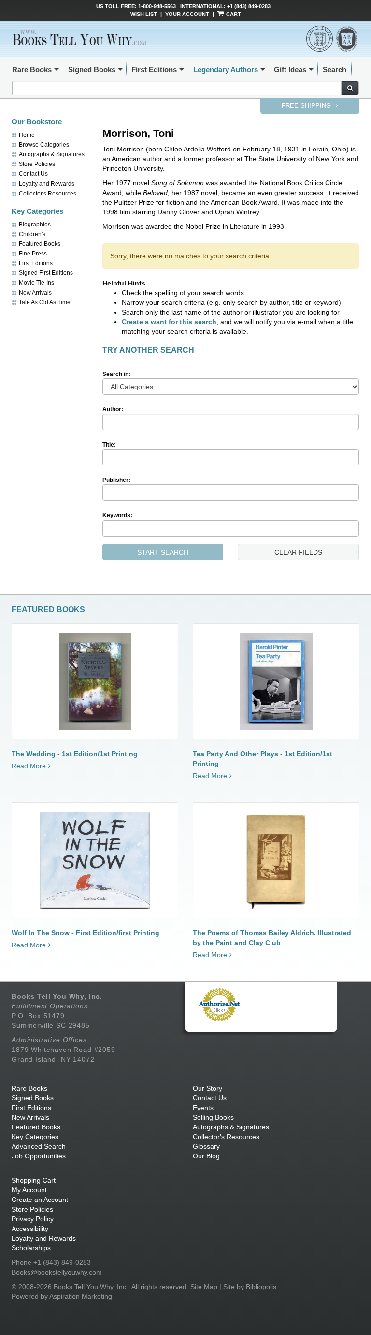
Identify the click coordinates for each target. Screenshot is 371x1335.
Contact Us (33, 173)
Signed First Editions (46, 273)
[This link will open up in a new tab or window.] (219, 1004)
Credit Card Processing (219, 1027)
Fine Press (33, 253)
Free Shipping (307, 105)
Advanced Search (39, 1146)
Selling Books (213, 1117)
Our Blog (206, 1156)
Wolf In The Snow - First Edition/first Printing (85, 933)
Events (203, 1107)
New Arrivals (35, 292)
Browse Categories (44, 144)
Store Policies (37, 164)
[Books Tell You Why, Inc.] (80, 37)
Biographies (35, 224)
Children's (32, 234)
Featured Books (39, 243)
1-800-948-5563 (157, 6)
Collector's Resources (47, 193)
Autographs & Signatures (52, 154)
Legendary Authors (225, 69)
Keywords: (117, 515)
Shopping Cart (34, 1180)
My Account (29, 1190)
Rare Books (32, 69)
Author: (112, 409)
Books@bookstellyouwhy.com (57, 1272)
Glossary (206, 1146)
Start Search (162, 552)
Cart (233, 14)
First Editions (154, 69)
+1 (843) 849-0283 (249, 6)
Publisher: (116, 480)
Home (27, 135)
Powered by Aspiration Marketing (62, 1296)
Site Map (203, 1286)
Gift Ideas (290, 69)
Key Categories (35, 1136)
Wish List (143, 14)
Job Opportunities (39, 1156)
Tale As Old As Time (45, 302)
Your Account (187, 14)
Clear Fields (298, 552)
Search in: (116, 374)
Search (334, 69)
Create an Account (40, 1199)
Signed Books (91, 69)
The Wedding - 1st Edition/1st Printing (75, 754)
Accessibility (30, 1228)
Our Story (207, 1088)
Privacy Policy (33, 1219)
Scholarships (31, 1248)
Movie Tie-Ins (36, 282)
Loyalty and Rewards (46, 183)
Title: (109, 444)
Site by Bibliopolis (249, 1286)
